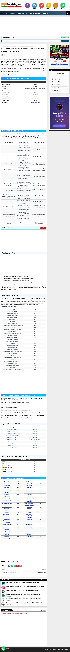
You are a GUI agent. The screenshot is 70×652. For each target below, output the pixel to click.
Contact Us (13, 13)
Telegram (32, 102)
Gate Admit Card (7, 46)
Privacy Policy (60, 649)
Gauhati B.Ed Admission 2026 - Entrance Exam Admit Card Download (22, 590)
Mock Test (37, 13)
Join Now (66, 37)
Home (2, 13)
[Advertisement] (35, 26)
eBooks (32, 13)
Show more (43, 579)
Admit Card (25, 13)
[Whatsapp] (15, 566)
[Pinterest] (17, 566)
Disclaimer (66, 649)
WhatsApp (37, 102)
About (50, 649)
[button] (8, 74)
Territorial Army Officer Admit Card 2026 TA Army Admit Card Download (23, 594)
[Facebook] (9, 566)
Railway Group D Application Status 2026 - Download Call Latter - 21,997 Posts (25, 586)
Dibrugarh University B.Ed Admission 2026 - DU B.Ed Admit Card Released (24, 602)
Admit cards (8, 561)
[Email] (20, 566)
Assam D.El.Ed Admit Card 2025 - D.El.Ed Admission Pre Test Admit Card (23, 598)
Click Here (35, 100)
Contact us (54, 649)
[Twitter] (12, 566)
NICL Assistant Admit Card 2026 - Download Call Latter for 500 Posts (22, 582)
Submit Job (46, 13)
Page (6, 13)
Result (19, 13)
